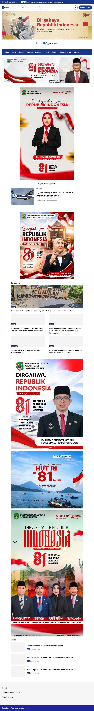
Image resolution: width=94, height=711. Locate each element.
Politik (47, 52)
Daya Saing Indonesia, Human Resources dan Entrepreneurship (50, 657)
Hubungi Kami (85, 7)
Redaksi (5, 688)
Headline (39, 188)
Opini (28, 649)
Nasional (38, 52)
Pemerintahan (65, 52)
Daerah (21, 52)
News (14, 52)
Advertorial (14, 346)
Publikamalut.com (17, 708)
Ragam (55, 52)
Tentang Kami (7, 697)
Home (6, 52)
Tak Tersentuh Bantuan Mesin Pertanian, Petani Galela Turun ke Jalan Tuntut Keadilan (42, 311)
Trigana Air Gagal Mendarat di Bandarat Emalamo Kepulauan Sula (55, 194)
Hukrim (30, 52)
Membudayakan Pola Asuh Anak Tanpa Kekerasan (45, 645)
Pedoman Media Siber (11, 692)
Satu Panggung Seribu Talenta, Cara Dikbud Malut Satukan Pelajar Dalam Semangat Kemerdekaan (65, 330)
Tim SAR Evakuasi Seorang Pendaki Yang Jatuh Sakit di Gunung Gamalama (47, 2)
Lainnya (76, 52)
